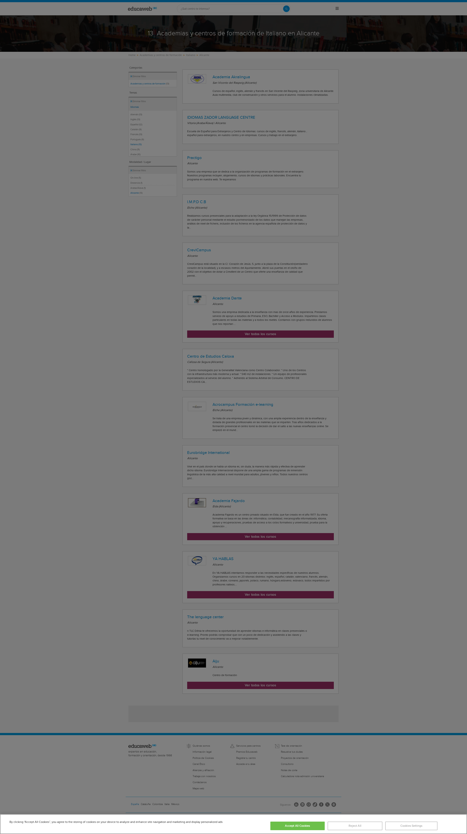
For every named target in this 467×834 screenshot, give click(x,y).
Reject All (355, 826)
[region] (233, 824)
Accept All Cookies (297, 826)
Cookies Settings (411, 826)
